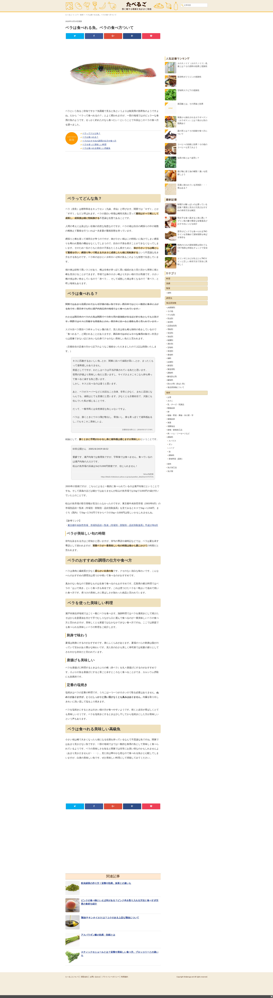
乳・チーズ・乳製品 (175, 405)
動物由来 (171, 408)
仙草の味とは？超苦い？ (188, 158)
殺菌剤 (170, 340)
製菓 (168, 288)
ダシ (170, 444)
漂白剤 (170, 344)
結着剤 (170, 362)
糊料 (169, 358)
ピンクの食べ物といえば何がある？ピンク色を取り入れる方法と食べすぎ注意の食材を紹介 (119, 902)
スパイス (172, 441)
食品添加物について (175, 387)
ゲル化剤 (171, 315)
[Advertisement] (113, 173)
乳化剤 (170, 319)
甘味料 (170, 348)
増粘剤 (170, 329)
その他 (170, 311)
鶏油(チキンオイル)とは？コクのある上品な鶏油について (110, 918)
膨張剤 (170, 366)
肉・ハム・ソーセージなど (178, 434)
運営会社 (84, 977)
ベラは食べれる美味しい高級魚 (96, 148)
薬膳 (168, 284)
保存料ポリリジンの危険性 (189, 77)
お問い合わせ (95, 977)
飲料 (169, 464)
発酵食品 (171, 426)
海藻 (169, 423)
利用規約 (124, 977)
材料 (169, 293)
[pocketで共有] (151, 36)
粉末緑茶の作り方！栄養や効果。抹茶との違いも (106, 883)
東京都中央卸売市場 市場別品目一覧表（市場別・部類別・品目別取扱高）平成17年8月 (113, 525)
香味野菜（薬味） (176, 459)
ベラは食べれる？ (90, 137)
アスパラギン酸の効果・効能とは (98, 935)
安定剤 (170, 333)
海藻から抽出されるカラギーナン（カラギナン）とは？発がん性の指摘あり (192, 120)
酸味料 (170, 380)
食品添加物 (171, 303)
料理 (168, 279)
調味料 (170, 373)
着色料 (170, 355)
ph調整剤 (171, 308)
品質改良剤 (172, 326)
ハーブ (171, 448)
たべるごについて (72, 977)
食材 (81, 15)
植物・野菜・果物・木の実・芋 (180, 415)
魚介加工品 (172, 468)
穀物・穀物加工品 (174, 430)
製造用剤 (171, 369)
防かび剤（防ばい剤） (176, 384)
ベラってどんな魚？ (91, 134)
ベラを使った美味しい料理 (94, 145)
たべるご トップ (71, 15)
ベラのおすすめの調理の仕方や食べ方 (99, 141)
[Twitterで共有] (75, 36)
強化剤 (170, 337)
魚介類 (170, 471)
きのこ (170, 401)
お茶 (169, 397)
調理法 (169, 298)
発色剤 (170, 351)
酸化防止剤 (172, 377)
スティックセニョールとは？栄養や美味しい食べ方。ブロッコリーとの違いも (119, 954)
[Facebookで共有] (94, 36)
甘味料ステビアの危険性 (188, 90)
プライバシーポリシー (110, 977)
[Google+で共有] (113, 36)
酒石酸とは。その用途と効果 (190, 104)
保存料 (170, 322)
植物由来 (171, 419)
